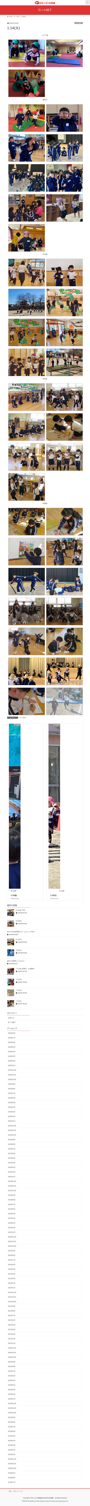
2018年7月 (11, 1482)
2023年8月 (11, 1200)
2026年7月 (11, 1038)
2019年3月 (11, 1445)
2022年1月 (11, 1288)
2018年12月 (12, 1459)
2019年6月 (11, 1431)
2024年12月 (12, 1126)
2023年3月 (11, 1223)
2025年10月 (12, 1079)
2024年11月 (12, 1130)
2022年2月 (11, 1283)
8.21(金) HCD (20, 910)
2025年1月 (11, 1121)
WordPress (33, 1501)
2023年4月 (11, 1218)
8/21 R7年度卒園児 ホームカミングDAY (20, 932)
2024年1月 (11, 1177)
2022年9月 (11, 1251)
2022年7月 (11, 1260)
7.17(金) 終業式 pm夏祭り (25, 969)
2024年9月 (11, 1139)
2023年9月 (11, 1195)
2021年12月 (12, 1292)
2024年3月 (11, 1167)
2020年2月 (11, 1394)
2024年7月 (11, 1149)
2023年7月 (11, 1204)
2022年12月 (12, 1237)
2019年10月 (12, 1413)
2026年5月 (11, 1047)
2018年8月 (11, 1478)
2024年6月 (11, 1153)
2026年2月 (11, 1061)
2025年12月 (12, 1070)
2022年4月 (11, 1274)
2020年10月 (12, 1357)
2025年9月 (11, 1084)
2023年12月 (12, 1181)
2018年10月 (12, 1468)
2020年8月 (11, 1366)
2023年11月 (12, 1186)
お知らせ (11, 1018)
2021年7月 (11, 1315)
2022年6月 (11, 1264)
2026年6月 (11, 1042)
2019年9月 (11, 1417)
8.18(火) (19, 950)
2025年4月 (11, 1107)
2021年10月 (12, 1302)
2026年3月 (11, 1056)
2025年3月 (11, 1112)
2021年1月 (11, 1343)
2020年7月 (11, 1371)
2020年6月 (11, 1376)
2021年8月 (11, 1311)
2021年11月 (12, 1297)
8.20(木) (19, 921)
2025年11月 (12, 1075)
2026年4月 (11, 1051)
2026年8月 (11, 1033)
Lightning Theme (44, 1501)
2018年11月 (12, 1464)
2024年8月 (11, 1144)
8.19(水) (19, 939)
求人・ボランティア (16, 1491)
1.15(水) (53, 895)
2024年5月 (11, 1158)
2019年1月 (11, 1454)
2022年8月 (11, 1255)
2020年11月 (12, 1352)
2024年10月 (12, 1135)
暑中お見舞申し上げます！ (16, 961)
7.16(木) (19, 979)
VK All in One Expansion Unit (59, 1501)
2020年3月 (11, 1390)
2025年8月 (11, 1089)
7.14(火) (19, 1001)
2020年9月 (11, 1362)
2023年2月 (11, 1227)
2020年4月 (11, 1385)
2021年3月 (11, 1334)
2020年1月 (11, 1399)
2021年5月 (11, 1325)
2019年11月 (12, 1408)
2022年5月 (11, 1269)
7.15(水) (19, 990)
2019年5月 (11, 1436)
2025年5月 (11, 1102)
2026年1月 (11, 1065)
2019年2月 (11, 1450)
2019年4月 (11, 1440)
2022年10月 (12, 1246)
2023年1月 (11, 1232)
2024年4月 (11, 1163)
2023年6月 (11, 1209)
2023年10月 (12, 1190)
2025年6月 (11, 1098)
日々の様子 (79, 23)
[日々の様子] (15, 806)
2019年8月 (11, 1422)
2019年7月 (11, 1427)
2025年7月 (11, 1093)
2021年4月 (11, 1329)
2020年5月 (11, 1380)
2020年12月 (12, 1348)
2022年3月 (11, 1278)
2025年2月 (11, 1116)
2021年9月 (11, 1306)
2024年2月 (11, 1172)
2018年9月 (11, 1473)
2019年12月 (12, 1403)
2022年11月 (12, 1241)
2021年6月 (11, 1320)
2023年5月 (11, 1214)
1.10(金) (14, 895)
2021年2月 (11, 1339)
